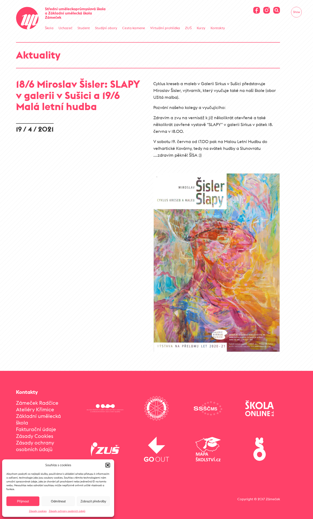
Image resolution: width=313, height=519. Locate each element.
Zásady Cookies (34, 436)
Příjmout (23, 501)
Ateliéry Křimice (35, 409)
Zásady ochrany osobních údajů (67, 511)
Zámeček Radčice (37, 403)
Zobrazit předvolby (93, 501)
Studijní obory (106, 28)
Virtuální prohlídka (165, 28)
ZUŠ (188, 28)
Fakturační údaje (36, 429)
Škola (49, 28)
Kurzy (201, 28)
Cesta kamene (133, 28)
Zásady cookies (38, 511)
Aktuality (38, 54)
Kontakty (218, 28)
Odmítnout (58, 501)
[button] (108, 465)
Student (84, 28)
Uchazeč (65, 28)
